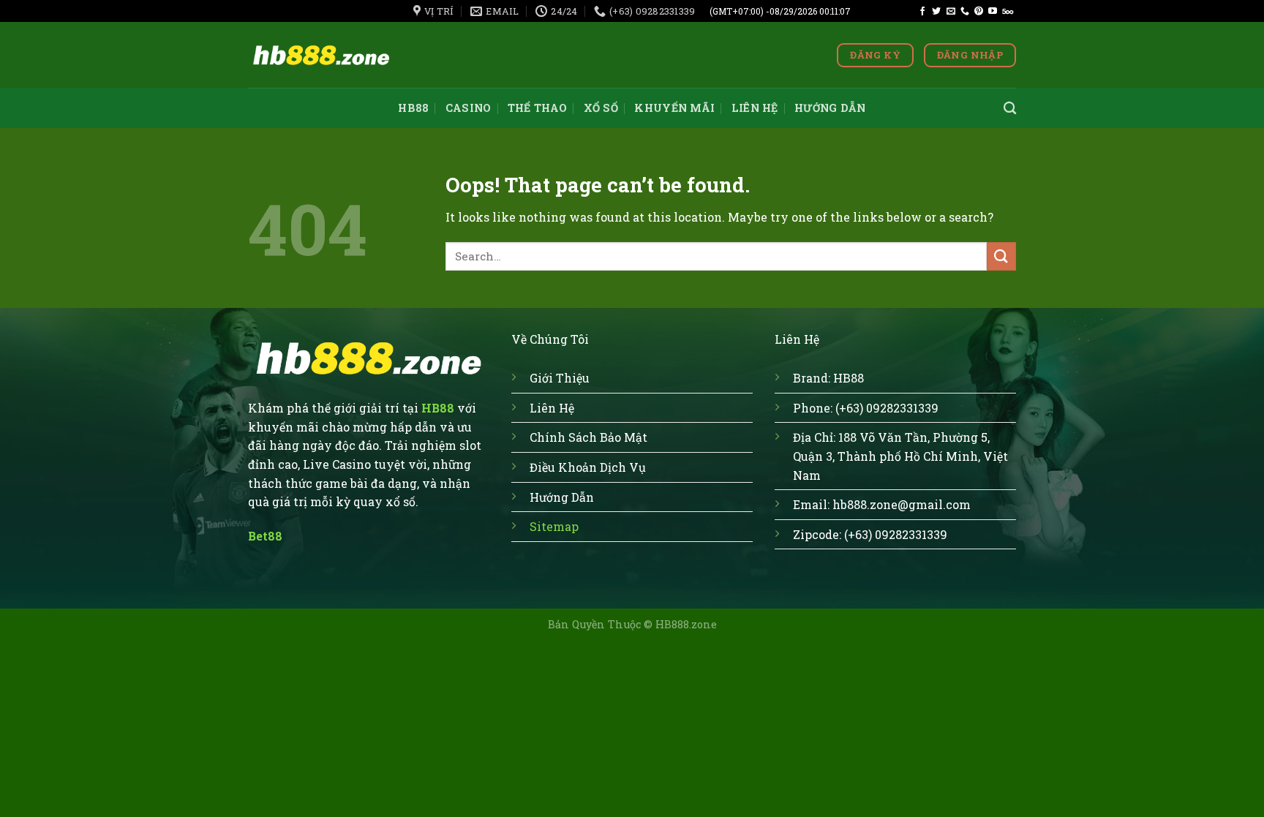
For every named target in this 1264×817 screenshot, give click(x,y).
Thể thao (537, 108)
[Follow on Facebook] (922, 12)
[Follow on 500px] (1007, 12)
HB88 (413, 108)
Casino (468, 108)
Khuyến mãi (674, 108)
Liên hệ (754, 108)
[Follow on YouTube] (992, 12)
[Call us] (964, 12)
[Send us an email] (951, 12)
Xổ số (601, 108)
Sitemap (554, 526)
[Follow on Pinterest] (978, 12)
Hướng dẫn (830, 108)
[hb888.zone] (321, 55)
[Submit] (1001, 256)
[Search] (1010, 109)
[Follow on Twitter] (936, 12)
